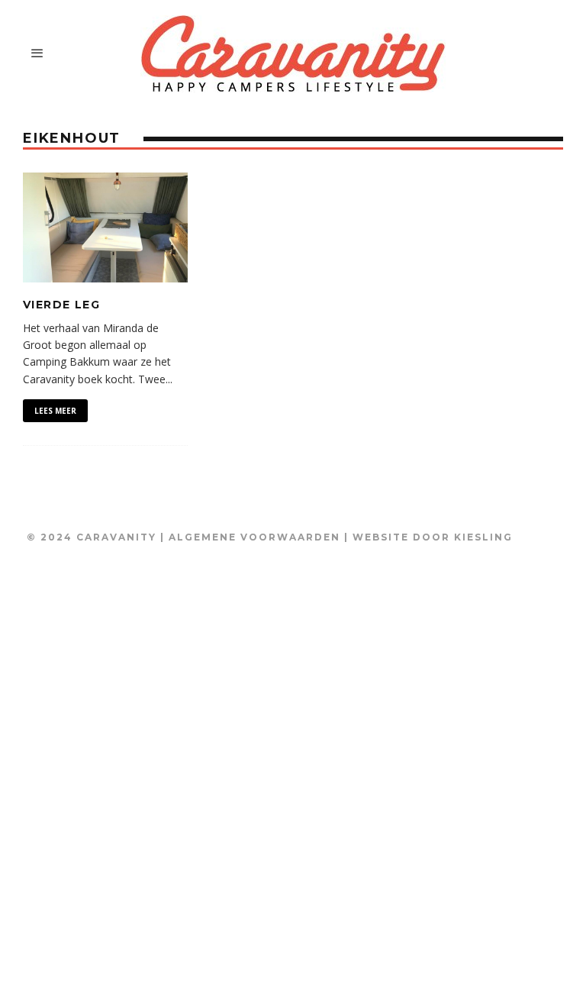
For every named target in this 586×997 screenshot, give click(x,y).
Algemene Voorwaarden (254, 537)
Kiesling (483, 537)
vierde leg (61, 304)
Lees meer (55, 410)
